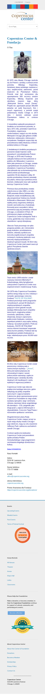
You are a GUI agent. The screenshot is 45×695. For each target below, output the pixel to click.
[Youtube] (35, 6)
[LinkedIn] (27, 6)
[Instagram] (18, 6)
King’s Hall (10, 576)
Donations (10, 653)
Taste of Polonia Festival (15, 524)
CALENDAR (19, 2)
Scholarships (11, 662)
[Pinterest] (22, 6)
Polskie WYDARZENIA (14, 449)
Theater (10, 567)
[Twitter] (14, 6)
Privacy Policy (11, 666)
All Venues (11, 562)
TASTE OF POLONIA (23, 298)
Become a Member (13, 657)
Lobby (9, 580)
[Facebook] (9, 6)
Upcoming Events (13, 511)
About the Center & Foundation (18, 649)
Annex (30, 368)
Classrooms (11, 584)
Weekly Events (12, 515)
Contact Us (11, 671)
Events (28, 2)
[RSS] (31, 6)
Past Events (11, 520)
